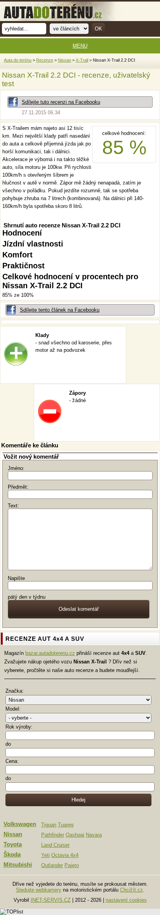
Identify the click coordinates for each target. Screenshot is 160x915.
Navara (94, 835)
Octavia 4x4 (64, 855)
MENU (80, 46)
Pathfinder (52, 835)
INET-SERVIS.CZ (51, 900)
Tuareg (65, 825)
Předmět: (18, 487)
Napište (16, 578)
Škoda (12, 854)
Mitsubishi (17, 865)
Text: (13, 506)
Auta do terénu (17, 60)
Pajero (71, 865)
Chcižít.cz (131, 890)
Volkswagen (19, 824)
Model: (13, 709)
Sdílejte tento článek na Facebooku (59, 310)
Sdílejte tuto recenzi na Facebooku (61, 102)
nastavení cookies (126, 900)
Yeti (45, 855)
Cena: (12, 761)
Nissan (64, 60)
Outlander (52, 865)
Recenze (44, 60)
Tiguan (48, 825)
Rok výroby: (19, 727)
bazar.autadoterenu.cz (50, 653)
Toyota (12, 844)
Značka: (14, 691)
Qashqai (75, 835)
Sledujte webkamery (38, 890)
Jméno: (16, 468)
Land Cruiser (55, 845)
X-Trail (82, 60)
